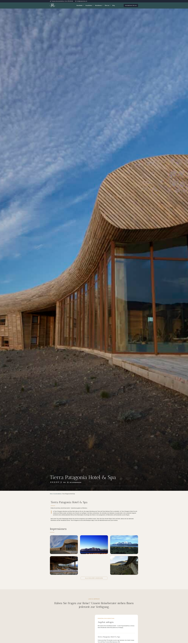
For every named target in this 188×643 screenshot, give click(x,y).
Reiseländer (79, 5)
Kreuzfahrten (89, 5)
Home (51, 493)
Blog (113, 5)
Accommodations (57, 493)
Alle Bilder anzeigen (94, 578)
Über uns (107, 5)
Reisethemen (98, 5)
